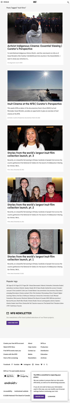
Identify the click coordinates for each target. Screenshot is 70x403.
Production (44, 347)
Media (30, 354)
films (50, 293)
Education (59, 291)
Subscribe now (13, 323)
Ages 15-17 (19, 286)
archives (16, 288)
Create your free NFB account (13, 343)
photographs (46, 301)
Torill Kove (13, 306)
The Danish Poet (48, 303)
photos (53, 301)
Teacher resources (37, 303)
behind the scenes (50, 288)
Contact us (31, 351)
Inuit (51, 296)
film (31, 293)
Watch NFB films (9, 347)
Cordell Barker (32, 291)
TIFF (8, 306)
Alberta (43, 286)
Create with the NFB (10, 354)
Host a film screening (10, 358)
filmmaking (45, 293)
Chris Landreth (16, 291)
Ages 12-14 (12, 286)
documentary (51, 291)
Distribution (44, 351)
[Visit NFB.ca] (38, 2)
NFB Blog (6, 2)
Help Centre (32, 347)
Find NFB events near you (12, 351)
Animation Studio (58, 286)
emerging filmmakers (12, 293)
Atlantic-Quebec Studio (26, 288)
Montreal (24, 298)
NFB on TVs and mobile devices (14, 371)
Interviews (47, 296)
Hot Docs (20, 296)
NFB (47, 298)
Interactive (39, 296)
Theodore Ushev (59, 303)
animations (9, 288)
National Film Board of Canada (37, 298)
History (14, 296)
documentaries (42, 291)
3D (7, 286)
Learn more (51, 396)
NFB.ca (43, 343)
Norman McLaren (11, 301)
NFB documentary (55, 298)
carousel (9, 291)
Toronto (19, 306)
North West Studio (22, 301)
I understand (39, 396)
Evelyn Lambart (24, 293)
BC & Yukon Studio (39, 288)
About (30, 343)
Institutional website (21, 391)
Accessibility (7, 391)
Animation (49, 286)
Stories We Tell (27, 303)
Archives (43, 358)
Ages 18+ (26, 286)
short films (19, 303)
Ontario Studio (32, 301)
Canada (59, 288)
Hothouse (26, 296)
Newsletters (32, 358)
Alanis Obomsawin (34, 286)
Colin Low (24, 291)
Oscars (39, 301)
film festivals (37, 293)
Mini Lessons (17, 298)
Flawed (55, 293)
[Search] (68, 2)
